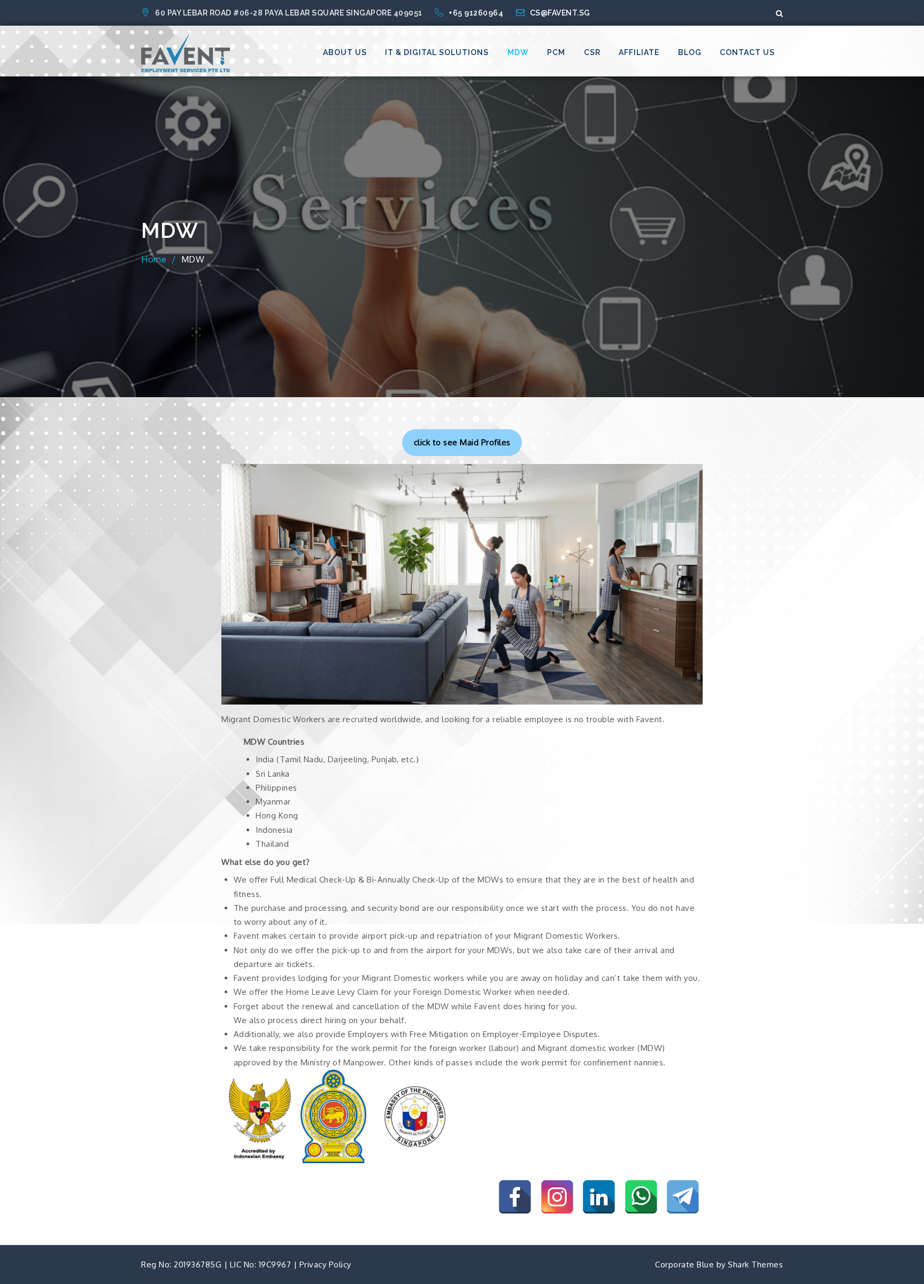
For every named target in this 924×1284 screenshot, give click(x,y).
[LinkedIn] (599, 1197)
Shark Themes (755, 1264)
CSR (592, 52)
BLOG (690, 52)
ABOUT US (345, 52)
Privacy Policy (325, 1264)
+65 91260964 (477, 13)
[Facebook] (515, 1197)
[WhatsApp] (641, 1197)
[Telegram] (683, 1197)
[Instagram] (557, 1197)
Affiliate (639, 52)
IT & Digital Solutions (437, 52)
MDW (518, 52)
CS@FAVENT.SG (560, 13)
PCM (556, 52)
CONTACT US (747, 52)
